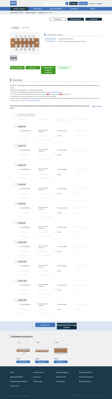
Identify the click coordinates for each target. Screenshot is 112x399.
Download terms (84, 381)
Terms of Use (14, 386)
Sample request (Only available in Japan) (67, 326)
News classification (16, 377)
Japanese (91, 3)
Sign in (74, 3)
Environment (37, 9)
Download (63, 68)
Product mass (57, 19)
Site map (26, 395)
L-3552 (37, 359)
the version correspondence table (31, 100)
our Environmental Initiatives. (54, 92)
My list (93, 9)
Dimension (32, 68)
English (99, 3)
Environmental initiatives (18, 381)
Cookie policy (60, 381)
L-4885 (56, 359)
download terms (23, 90)
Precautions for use (75, 19)
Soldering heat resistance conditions (48, 70)
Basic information (17, 68)
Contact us (74, 9)
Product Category (19, 9)
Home (12, 372)
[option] (23, 352)
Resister (83, 3)
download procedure (40, 94)
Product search (38, 372)
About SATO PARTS (56, 9)
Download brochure (86, 377)
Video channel (61, 377)
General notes (94, 19)
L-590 (18, 359)
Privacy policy (37, 381)
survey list (56, 94)
